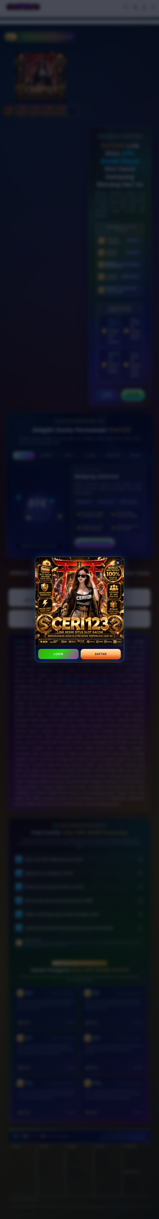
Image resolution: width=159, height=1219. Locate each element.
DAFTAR (100, 654)
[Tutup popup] (118, 562)
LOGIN (58, 654)
